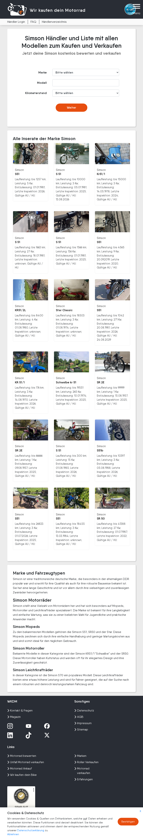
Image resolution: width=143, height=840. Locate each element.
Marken (81, 756)
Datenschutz (85, 710)
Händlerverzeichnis (54, 22)
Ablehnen (13, 834)
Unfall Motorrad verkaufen (27, 762)
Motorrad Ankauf (21, 768)
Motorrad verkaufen (83, 771)
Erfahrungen (85, 779)
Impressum (84, 723)
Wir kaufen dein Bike (23, 775)
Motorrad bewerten (23, 756)
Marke (42, 72)
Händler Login (16, 22)
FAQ (33, 22)
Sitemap (82, 729)
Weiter (71, 107)
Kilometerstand (36, 93)
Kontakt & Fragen (21, 710)
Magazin (15, 717)
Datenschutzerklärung (31, 830)
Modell (42, 83)
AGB (80, 717)
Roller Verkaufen (87, 762)
